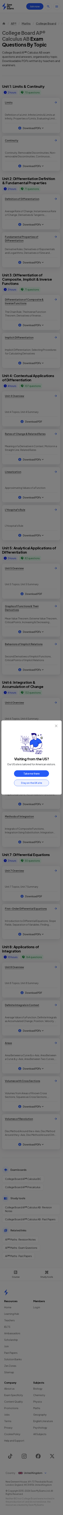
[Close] (56, 726)
